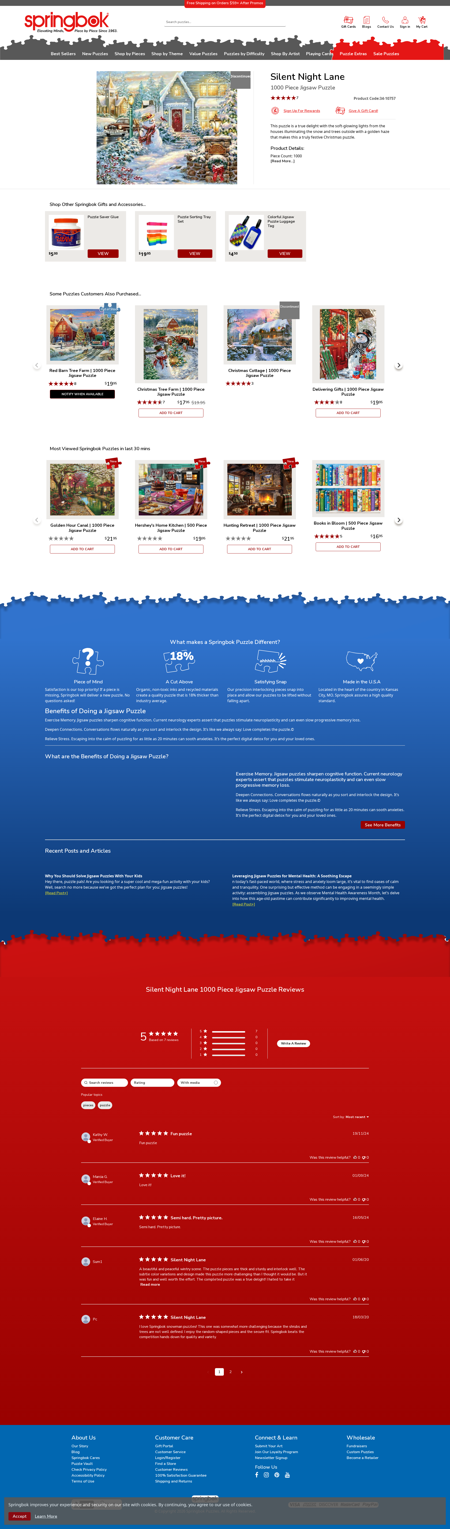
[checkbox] (199, 1083)
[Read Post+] (56, 893)
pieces (88, 1105)
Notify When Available (82, 394)
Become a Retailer (363, 1457)
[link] (228, 1056)
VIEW (103, 253)
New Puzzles (95, 54)
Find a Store (165, 1463)
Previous (37, 365)
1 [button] (219, 1371)
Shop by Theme (167, 54)
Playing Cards (319, 54)
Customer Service (170, 1452)
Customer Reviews (171, 1469)
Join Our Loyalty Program (276, 1452)
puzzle (105, 1105)
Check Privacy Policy (89, 1469)
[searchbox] (104, 1083)
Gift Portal (164, 1446)
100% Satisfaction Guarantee (180, 1475)
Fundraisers (357, 1446)
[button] (208, 1372)
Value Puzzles (203, 54)
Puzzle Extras (353, 54)
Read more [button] (150, 1284)
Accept (19, 1516)
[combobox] (225, 22)
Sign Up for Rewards (302, 110)
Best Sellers (63, 54)
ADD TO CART (171, 413)
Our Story (79, 1446)
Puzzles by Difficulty (244, 54)
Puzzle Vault (82, 1463)
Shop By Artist (285, 54)
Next (399, 365)
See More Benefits (383, 825)
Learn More (46, 1516)
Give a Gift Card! (363, 110)
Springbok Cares (85, 1457)
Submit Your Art (268, 1446)
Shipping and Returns (173, 1481)
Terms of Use (82, 1481)
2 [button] (230, 1371)
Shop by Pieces (130, 54)
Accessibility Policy (88, 1475)
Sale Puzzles (386, 54)
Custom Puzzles (360, 1452)
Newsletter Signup (271, 1457)
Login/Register (167, 1457)
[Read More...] (282, 161)
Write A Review (293, 1043)
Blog (75, 1452)
